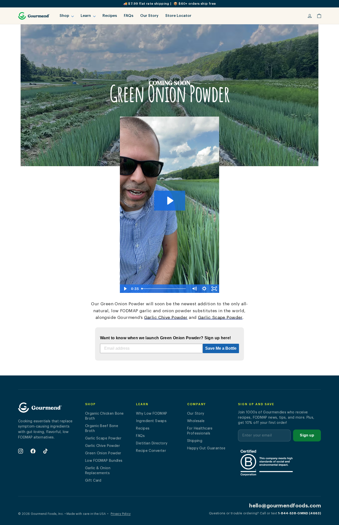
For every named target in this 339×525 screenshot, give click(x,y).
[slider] (164, 288)
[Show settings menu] (204, 288)
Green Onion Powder (103, 453)
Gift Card (93, 480)
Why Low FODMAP (151, 413)
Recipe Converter (151, 451)
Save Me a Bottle (221, 348)
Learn (86, 16)
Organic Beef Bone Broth (101, 428)
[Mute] (194, 288)
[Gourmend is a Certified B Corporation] (279, 462)
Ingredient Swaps (151, 421)
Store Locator (178, 16)
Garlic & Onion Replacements (97, 470)
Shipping (194, 441)
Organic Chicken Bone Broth (104, 416)
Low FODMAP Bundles (104, 461)
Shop (65, 16)
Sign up (307, 435)
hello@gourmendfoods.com (285, 505)
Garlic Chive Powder (166, 317)
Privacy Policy (121, 513)
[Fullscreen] (214, 288)
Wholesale (196, 421)
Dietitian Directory (151, 443)
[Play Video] (125, 288)
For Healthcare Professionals (200, 431)
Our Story (149, 16)
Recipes (109, 16)
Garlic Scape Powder (220, 317)
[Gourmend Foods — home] (40, 409)
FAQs (128, 16)
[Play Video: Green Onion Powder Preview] (169, 201)
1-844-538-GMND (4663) (299, 513)
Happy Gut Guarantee (206, 448)
